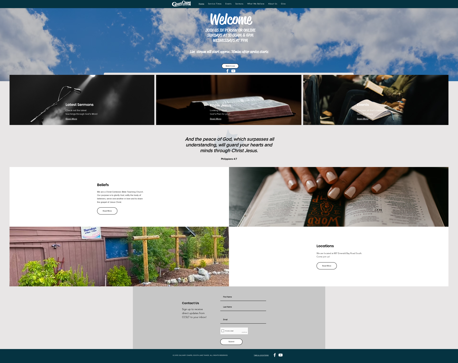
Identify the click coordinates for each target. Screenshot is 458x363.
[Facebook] (227, 70)
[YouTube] (233, 70)
